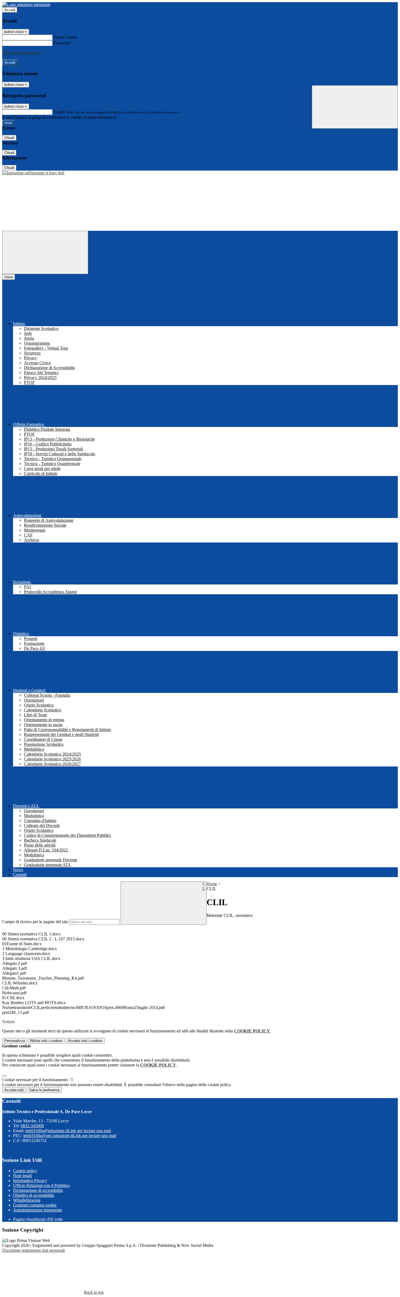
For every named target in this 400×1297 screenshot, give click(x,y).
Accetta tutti (85, 1041)
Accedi (9, 10)
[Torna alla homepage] (33, 173)
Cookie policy (25, 1170)
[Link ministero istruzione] (26, 4)
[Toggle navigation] (45, 252)
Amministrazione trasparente (37, 1210)
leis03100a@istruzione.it (68, 1130)
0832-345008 (32, 1125)
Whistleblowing (26, 1200)
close (8, 277)
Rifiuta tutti (46, 1041)
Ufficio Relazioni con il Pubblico (41, 1185)
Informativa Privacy (30, 1180)
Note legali (22, 1175)
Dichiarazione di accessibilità (38, 1190)
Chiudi (9, 138)
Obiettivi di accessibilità (33, 1195)
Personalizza (14, 1041)
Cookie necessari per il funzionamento (35, 1079)
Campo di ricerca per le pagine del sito (35, 921)
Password (62, 43)
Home (212, 883)
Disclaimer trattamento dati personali (33, 1250)
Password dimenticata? (21, 52)
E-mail (59, 112)
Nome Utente (65, 37)
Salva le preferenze (44, 1090)
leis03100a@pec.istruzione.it (69, 1135)
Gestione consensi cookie (35, 1205)
